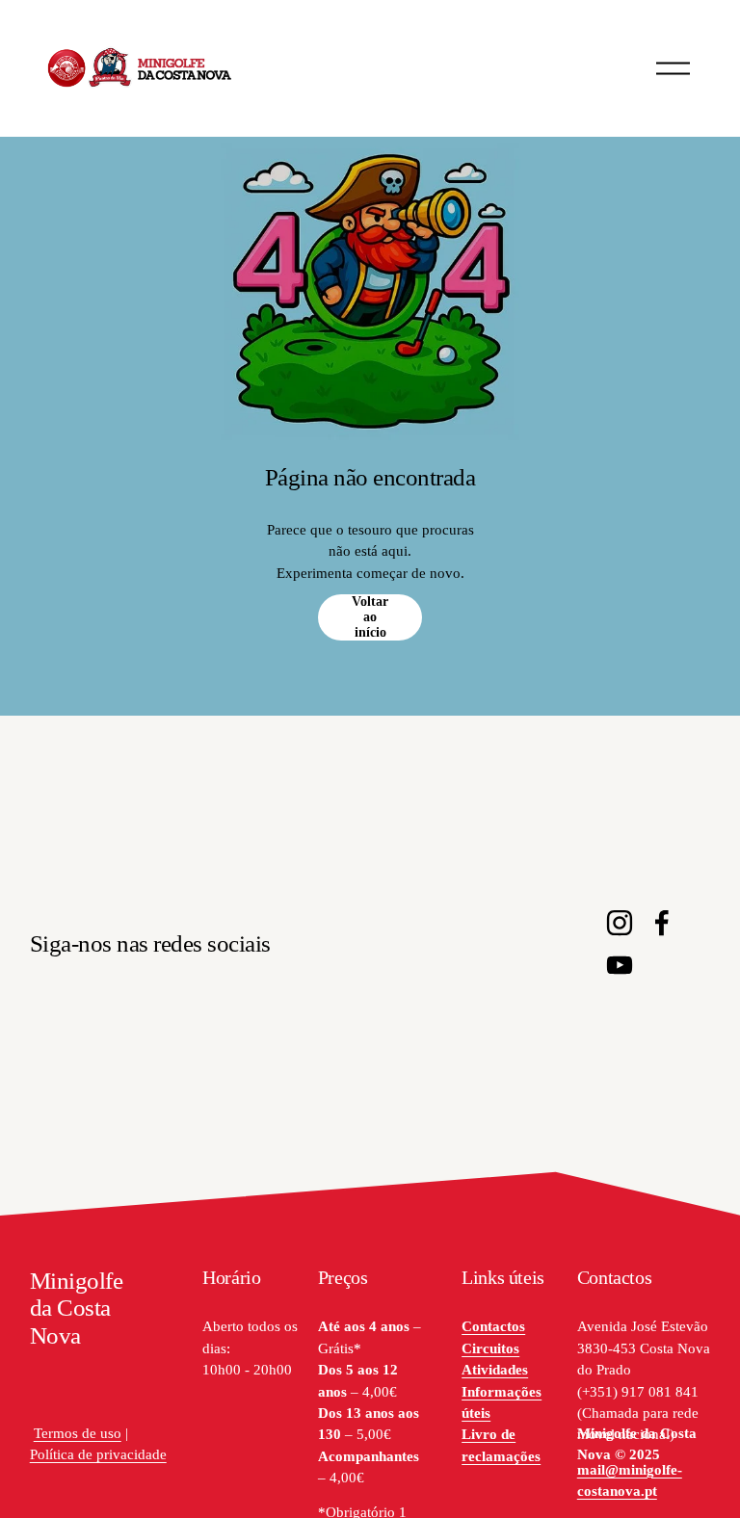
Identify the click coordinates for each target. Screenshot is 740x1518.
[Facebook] (661, 922)
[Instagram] (619, 922)
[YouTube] (619, 965)
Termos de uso (77, 1433)
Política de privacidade (98, 1454)
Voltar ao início (370, 617)
